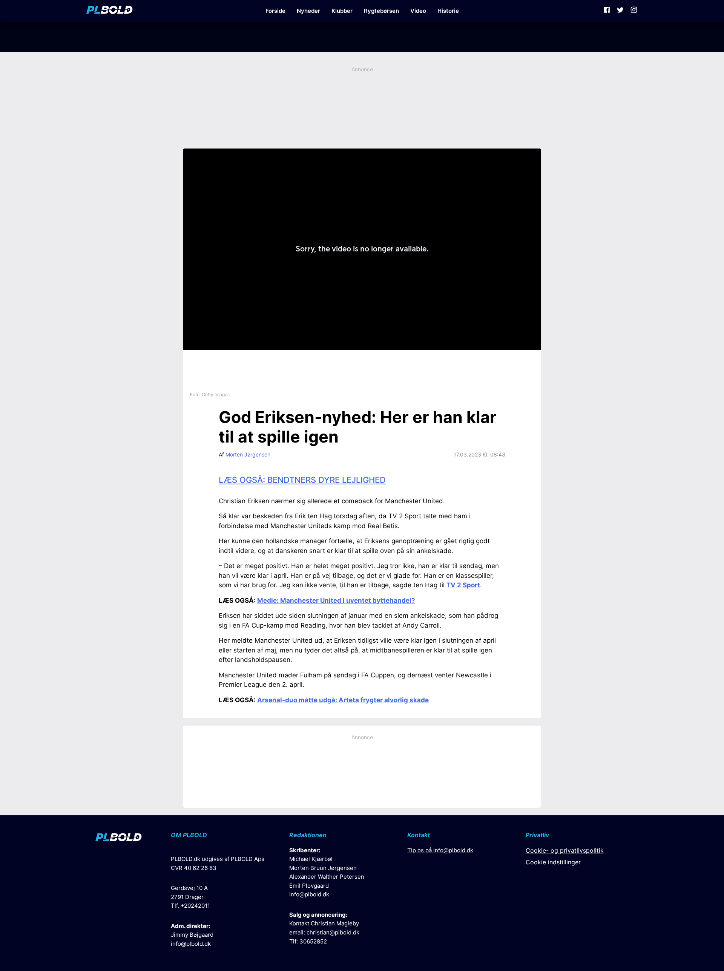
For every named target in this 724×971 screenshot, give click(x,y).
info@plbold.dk (191, 943)
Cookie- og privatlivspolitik (565, 850)
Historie (448, 10)
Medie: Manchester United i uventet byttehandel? (336, 600)
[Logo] (109, 11)
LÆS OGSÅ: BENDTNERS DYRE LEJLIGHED (302, 480)
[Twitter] (620, 11)
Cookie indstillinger (553, 862)
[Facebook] (606, 11)
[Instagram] (634, 11)
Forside (275, 10)
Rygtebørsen (381, 10)
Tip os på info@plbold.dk (440, 850)
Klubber (342, 10)
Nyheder (308, 10)
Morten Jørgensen (247, 454)
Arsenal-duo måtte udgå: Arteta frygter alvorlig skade (343, 700)
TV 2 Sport (463, 585)
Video (418, 10)
